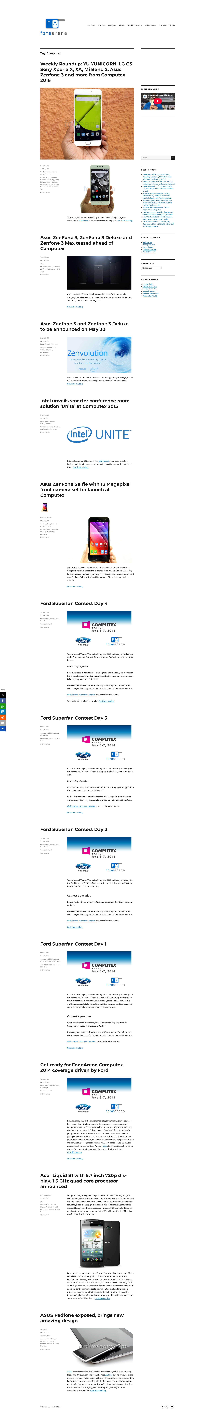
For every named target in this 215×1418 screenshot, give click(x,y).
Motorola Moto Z (149, 291)
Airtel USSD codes (149, 252)
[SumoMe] (3, 728)
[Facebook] (3, 700)
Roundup (48, 174)
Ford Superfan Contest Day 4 (74, 603)
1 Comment (44, 627)
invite (42, 350)
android (43, 529)
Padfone (56, 1343)
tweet (104, 1146)
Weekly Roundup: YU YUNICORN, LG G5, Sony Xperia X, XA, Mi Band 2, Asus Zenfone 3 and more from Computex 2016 (86, 72)
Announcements (50, 172)
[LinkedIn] (3, 712)
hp (53, 180)
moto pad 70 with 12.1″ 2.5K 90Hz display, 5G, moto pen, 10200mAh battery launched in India (158, 188)
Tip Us (172, 25)
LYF (48, 182)
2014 (42, 964)
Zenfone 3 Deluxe (46, 269)
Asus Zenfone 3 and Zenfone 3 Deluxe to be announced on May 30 (84, 326)
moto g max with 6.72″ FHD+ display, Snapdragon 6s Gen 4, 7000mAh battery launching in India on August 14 (157, 177)
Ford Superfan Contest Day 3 (73, 718)
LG (45, 182)
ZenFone (43, 534)
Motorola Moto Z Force (151, 294)
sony (49, 184)
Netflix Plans (147, 242)
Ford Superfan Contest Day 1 (73, 944)
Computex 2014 (46, 618)
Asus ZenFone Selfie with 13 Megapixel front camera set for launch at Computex (85, 489)
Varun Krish (44, 612)
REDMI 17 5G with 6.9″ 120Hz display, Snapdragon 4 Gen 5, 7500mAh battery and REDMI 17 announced (158, 224)
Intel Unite (48, 429)
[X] (3, 695)
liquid (57, 1209)
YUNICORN (83, 220)
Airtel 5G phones (149, 245)
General (54, 524)
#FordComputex (74, 1152)
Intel (54, 347)
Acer (42, 1201)
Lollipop (43, 532)
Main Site (91, 25)
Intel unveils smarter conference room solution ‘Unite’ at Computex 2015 (85, 403)
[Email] (3, 723)
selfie (49, 532)
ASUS (69, 1372)
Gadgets (112, 25)
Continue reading (124, 220)
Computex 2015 (46, 421)
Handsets (54, 344)
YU (41, 189)
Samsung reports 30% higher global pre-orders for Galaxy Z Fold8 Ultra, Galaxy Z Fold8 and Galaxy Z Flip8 (157, 203)
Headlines (44, 621)
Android (43, 344)
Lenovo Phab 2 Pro (149, 289)
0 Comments (45, 192)
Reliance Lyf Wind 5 (150, 296)
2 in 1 (42, 172)
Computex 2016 (46, 180)
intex (57, 180)
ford (50, 624)
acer (41, 1204)
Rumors (48, 526)
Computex (54, 177)
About (122, 25)
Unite (55, 429)
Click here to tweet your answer (81, 695)
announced (104, 461)
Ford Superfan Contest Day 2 (73, 829)
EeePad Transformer (47, 1341)
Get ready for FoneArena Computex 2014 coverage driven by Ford (81, 1067)
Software (48, 424)
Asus (42, 263)
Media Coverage (135, 25)
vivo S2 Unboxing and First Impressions (157, 198)
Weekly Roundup (46, 187)
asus (47, 177)
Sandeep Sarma (46, 517)
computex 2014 (54, 738)
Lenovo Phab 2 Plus (150, 287)
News (42, 174)
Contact (162, 25)
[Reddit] (3, 717)
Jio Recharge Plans (149, 250)
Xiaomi (56, 187)
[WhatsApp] (3, 706)
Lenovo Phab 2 (148, 284)
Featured (55, 618)
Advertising (150, 25)
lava (41, 182)
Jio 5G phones (148, 247)
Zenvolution (44, 352)
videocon (55, 184)
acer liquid (48, 1204)
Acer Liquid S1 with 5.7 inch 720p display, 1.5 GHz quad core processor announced (83, 1181)
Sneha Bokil (44, 257)
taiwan (54, 532)
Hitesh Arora (44, 165)
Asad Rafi (43, 1329)
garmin (43, 1343)
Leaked (49, 1343)
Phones (101, 25)
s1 (41, 1212)
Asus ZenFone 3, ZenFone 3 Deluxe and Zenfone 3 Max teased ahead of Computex (86, 243)
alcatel (42, 177)
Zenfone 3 (56, 267)
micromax (53, 182)
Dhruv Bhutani (45, 1195)
